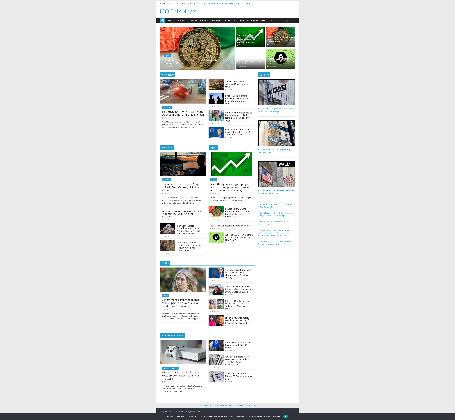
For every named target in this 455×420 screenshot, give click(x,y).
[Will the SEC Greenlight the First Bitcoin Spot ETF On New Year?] (280, 50)
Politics (226, 20)
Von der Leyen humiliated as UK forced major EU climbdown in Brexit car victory (238, 273)
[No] (452, 416)
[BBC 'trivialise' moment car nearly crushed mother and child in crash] (183, 80)
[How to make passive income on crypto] (250, 50)
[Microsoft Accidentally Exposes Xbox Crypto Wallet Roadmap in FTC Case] (183, 341)
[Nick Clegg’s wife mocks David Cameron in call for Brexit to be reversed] (216, 317)
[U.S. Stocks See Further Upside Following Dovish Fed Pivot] (276, 121)
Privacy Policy (205, 405)
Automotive (252, 20)
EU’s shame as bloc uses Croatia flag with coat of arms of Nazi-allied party (237, 132)
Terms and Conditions (223, 405)
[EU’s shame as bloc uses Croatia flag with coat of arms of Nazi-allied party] (216, 128)
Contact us (251, 405)
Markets (216, 20)
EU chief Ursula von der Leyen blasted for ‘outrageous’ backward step (237, 305)
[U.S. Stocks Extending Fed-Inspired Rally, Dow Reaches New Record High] (276, 80)
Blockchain (166, 180)
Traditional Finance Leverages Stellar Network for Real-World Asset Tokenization (190, 246)
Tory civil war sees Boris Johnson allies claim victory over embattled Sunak (239, 289)
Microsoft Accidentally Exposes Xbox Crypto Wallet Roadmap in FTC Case (181, 375)
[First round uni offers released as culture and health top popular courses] (216, 95)
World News (238, 20)
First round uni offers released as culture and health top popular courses (237, 99)
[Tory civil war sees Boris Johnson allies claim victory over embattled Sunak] (216, 285)
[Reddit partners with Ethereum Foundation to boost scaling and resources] (191, 28)
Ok (285, 416)
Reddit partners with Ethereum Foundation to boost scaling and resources (190, 61)
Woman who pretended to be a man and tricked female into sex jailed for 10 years (238, 116)
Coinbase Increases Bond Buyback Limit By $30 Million (238, 345)
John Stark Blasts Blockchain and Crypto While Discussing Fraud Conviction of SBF (188, 229)
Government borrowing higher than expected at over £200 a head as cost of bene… (180, 303)
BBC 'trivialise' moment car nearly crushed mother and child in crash (213, 3)
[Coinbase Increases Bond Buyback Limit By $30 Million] (216, 341)
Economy (193, 20)
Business (182, 20)
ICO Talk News (178, 11)
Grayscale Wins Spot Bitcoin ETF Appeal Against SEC (239, 376)
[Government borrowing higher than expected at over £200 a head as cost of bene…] (183, 269)
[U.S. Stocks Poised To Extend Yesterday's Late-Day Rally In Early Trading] (276, 162)
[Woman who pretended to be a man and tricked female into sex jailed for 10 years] (216, 111)
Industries (204, 20)
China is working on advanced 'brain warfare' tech (237, 84)
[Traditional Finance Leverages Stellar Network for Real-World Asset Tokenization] (167, 241)
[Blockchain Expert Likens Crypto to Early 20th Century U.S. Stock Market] (183, 153)
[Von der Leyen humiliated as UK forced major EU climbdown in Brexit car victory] (216, 269)
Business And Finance (170, 368)
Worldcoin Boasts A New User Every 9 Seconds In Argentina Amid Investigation (237, 360)
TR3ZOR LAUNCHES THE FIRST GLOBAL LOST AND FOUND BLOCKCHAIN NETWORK (181, 214)
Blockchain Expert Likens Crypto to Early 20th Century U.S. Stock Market (181, 187)
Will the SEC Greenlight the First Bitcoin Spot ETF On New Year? (280, 61)
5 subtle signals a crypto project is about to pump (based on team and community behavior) (248, 38)
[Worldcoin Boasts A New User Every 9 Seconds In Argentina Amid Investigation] (216, 355)
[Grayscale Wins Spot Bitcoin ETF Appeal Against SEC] (216, 372)
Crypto (170, 20)
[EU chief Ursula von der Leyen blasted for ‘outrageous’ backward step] (216, 300)
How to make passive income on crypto (250, 62)
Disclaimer (239, 405)
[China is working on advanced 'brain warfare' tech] (216, 80)
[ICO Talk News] (162, 20)
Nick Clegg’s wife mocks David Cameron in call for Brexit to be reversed (238, 320)
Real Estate (266, 20)
